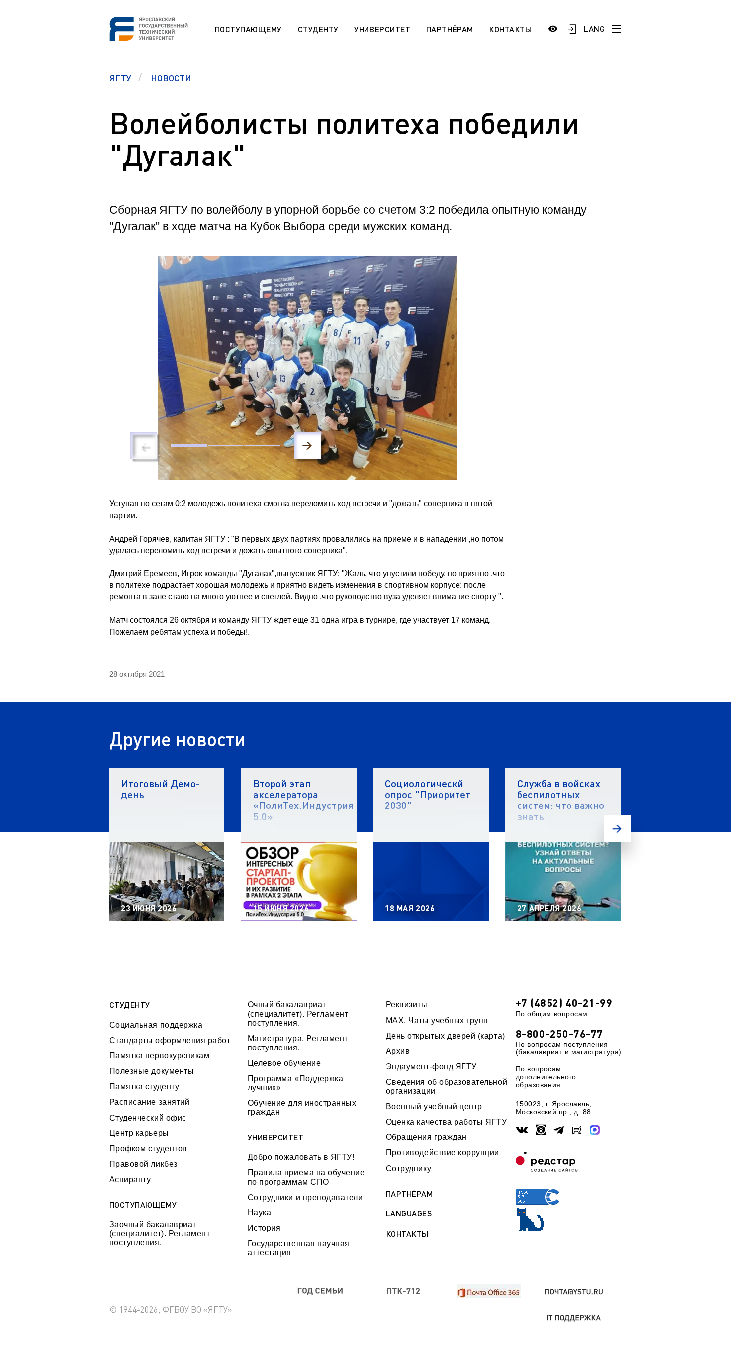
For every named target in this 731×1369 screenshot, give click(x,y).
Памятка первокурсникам (159, 1055)
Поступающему (248, 29)
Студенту (318, 29)
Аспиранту (130, 1179)
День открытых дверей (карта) (445, 1036)
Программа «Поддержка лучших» (296, 1083)
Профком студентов (148, 1148)
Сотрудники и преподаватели (305, 1197)
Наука (260, 1212)
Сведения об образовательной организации (446, 1086)
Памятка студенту (144, 1086)
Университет (382, 29)
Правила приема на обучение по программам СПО (306, 1177)
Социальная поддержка (156, 1025)
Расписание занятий (149, 1102)
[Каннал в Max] (595, 1130)
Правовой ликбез (143, 1164)
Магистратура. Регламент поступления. (298, 1042)
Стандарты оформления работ (170, 1040)
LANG (594, 28)
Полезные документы (151, 1071)
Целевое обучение (284, 1063)
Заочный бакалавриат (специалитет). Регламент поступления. (159, 1233)
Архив (398, 1051)
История (264, 1228)
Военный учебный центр (434, 1106)
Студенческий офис (147, 1118)
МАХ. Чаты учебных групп (437, 1020)
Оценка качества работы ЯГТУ (446, 1122)
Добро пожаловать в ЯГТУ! (301, 1157)
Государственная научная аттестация (299, 1248)
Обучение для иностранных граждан (302, 1107)
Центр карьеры (139, 1133)
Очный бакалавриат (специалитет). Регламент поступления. (298, 1013)
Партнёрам (449, 29)
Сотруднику (408, 1168)
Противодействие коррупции (442, 1152)
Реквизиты (407, 1004)
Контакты (510, 29)
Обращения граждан (426, 1137)
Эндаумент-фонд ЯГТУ (431, 1066)
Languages (409, 1213)
